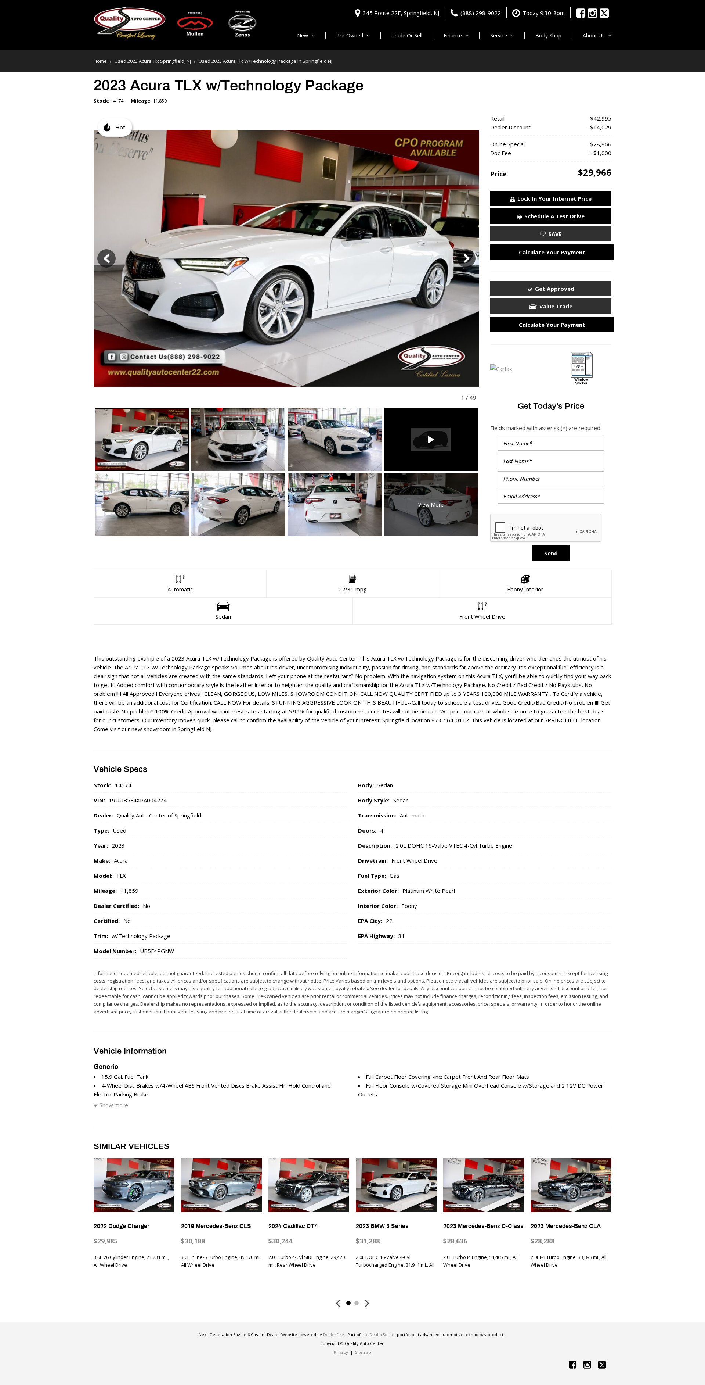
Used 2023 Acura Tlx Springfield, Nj (153, 61)
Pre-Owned (349, 35)
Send (551, 553)
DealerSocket (382, 1334)
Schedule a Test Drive (554, 216)
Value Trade (555, 306)
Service (498, 35)
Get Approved (554, 288)
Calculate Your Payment (552, 252)
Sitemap (363, 1352)
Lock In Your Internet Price (554, 198)
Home (101, 61)
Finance (453, 35)
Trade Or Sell (406, 35)
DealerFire (333, 1334)
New (302, 35)
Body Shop (548, 35)
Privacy (341, 1352)
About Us (594, 35)
